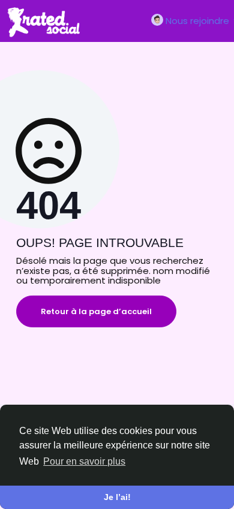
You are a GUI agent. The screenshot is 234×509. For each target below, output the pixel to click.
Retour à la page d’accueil (96, 311)
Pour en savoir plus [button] (84, 461)
